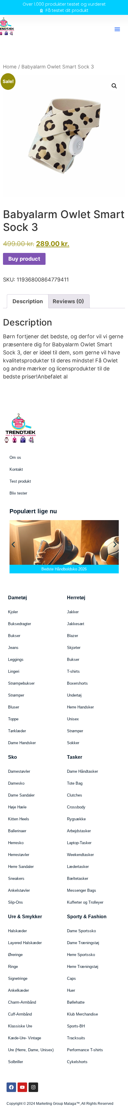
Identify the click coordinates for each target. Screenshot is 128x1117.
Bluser (13, 707)
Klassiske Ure (20, 1026)
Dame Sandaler (21, 795)
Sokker (73, 743)
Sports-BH (76, 1026)
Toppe (13, 719)
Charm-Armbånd (22, 1002)
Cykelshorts (77, 1062)
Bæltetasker (77, 878)
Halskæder (17, 931)
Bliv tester (18, 493)
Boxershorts (77, 683)
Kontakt (16, 469)
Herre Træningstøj (82, 966)
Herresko (16, 843)
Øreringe (15, 954)
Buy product (24, 259)
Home (10, 67)
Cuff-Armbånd (20, 1014)
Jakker (73, 612)
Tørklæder (17, 731)
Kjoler (13, 612)
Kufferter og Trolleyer (85, 902)
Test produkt (20, 481)
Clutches (74, 795)
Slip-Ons (15, 902)
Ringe (13, 966)
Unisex (73, 719)
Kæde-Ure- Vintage (24, 1038)
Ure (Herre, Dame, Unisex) (31, 1050)
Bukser (14, 635)
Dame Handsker (22, 743)
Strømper (16, 695)
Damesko (16, 783)
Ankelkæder (18, 990)
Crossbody (76, 807)
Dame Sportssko (81, 931)
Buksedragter (19, 624)
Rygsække (76, 819)
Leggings (16, 659)
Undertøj (74, 695)
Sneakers (16, 878)
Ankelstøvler (19, 890)
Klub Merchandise (82, 1014)
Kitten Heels (18, 819)
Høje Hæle (17, 807)
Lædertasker (78, 866)
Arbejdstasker (79, 831)
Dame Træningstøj (83, 943)
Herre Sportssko (81, 954)
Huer (71, 990)
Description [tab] (28, 301)
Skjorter (73, 647)
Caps (71, 978)
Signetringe (17, 978)
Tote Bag (74, 783)
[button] (117, 29)
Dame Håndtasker (82, 771)
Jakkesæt (75, 624)
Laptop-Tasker (79, 843)
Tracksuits (76, 1038)
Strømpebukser (21, 683)
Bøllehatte (76, 1002)
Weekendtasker (80, 854)
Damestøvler (19, 771)
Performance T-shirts (85, 1050)
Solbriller (15, 1062)
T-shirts (73, 671)
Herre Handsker (80, 707)
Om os (15, 457)
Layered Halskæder (25, 943)
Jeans (13, 647)
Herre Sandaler (21, 866)
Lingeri (13, 671)
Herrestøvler (18, 854)
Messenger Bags (81, 890)
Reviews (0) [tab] (68, 301)
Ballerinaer (17, 831)
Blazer (72, 635)
